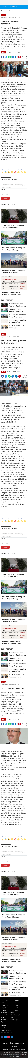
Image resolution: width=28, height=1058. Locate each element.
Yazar (16, 1010)
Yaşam (4, 1010)
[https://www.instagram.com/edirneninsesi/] (8, 1037)
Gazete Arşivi (14, 1020)
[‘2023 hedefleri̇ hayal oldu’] (14, 736)
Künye (7, 1043)
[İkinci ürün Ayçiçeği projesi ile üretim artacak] (14, 388)
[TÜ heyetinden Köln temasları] (14, 69)
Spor (16, 1007)
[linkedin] (16, 57)
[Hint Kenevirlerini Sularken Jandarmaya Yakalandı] (14, 216)
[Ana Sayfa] (1, 10)
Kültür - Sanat (6, 1005)
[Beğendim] (2, 170)
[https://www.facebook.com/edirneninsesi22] (2, 1037)
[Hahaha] (18, 170)
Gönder (5, 198)
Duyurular (5, 1000)
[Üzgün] (25, 170)
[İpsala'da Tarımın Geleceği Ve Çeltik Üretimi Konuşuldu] (14, 238)
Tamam (17, 1056)
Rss (4, 1043)
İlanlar (17, 1003)
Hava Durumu (5, 1028)
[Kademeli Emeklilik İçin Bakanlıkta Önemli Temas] (14, 283)
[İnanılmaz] (21, 170)
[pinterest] (19, 57)
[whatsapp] (9, 57)
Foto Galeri (4, 1012)
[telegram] (12, 57)
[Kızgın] (15, 170)
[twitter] (6, 57)
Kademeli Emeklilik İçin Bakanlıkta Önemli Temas (12, 294)
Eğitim (17, 1000)
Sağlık (17, 1005)
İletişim (12, 1043)
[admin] (12, 1037)
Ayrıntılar (12, 1056)
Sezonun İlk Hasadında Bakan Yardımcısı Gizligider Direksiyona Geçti (13, 271)
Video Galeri (4, 1015)
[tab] (6, 179)
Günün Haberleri (15, 1015)
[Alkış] (5, 170)
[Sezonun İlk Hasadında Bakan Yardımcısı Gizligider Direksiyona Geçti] (14, 260)
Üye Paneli (13, 1012)
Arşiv (11, 1017)
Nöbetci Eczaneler (6, 1033)
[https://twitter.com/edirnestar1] (5, 1037)
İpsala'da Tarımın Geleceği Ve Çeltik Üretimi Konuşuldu (13, 249)
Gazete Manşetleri (6, 1030)
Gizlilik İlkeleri (13, 1046)
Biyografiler (4, 1022)
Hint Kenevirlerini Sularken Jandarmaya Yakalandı (13, 226)
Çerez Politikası (19, 1043)
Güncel (10, 10)
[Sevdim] (9, 170)
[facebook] (2, 57)
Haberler (6, 10)
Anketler (3, 1025)
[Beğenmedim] (12, 170)
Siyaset (4, 1007)
